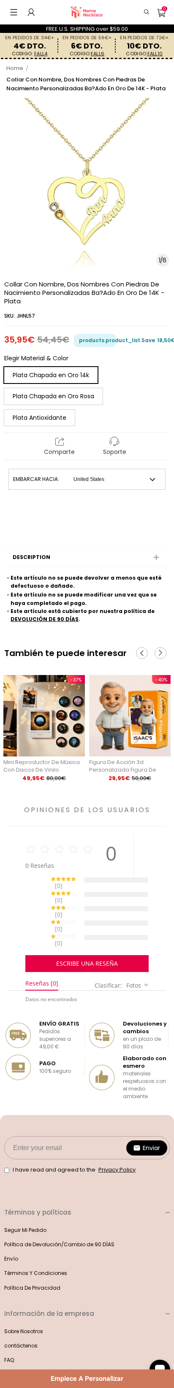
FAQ (9, 1330)
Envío (11, 1229)
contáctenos (21, 1316)
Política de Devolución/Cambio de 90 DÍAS (59, 1214)
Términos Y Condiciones (35, 1243)
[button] (13, 12)
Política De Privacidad (32, 1258)
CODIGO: (30, 54)
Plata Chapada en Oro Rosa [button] (53, 396)
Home (14, 68)
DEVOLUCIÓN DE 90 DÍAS (45, 619)
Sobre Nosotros (23, 1301)
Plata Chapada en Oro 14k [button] (51, 375)
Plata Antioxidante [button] (39, 417)
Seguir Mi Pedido (25, 1200)
